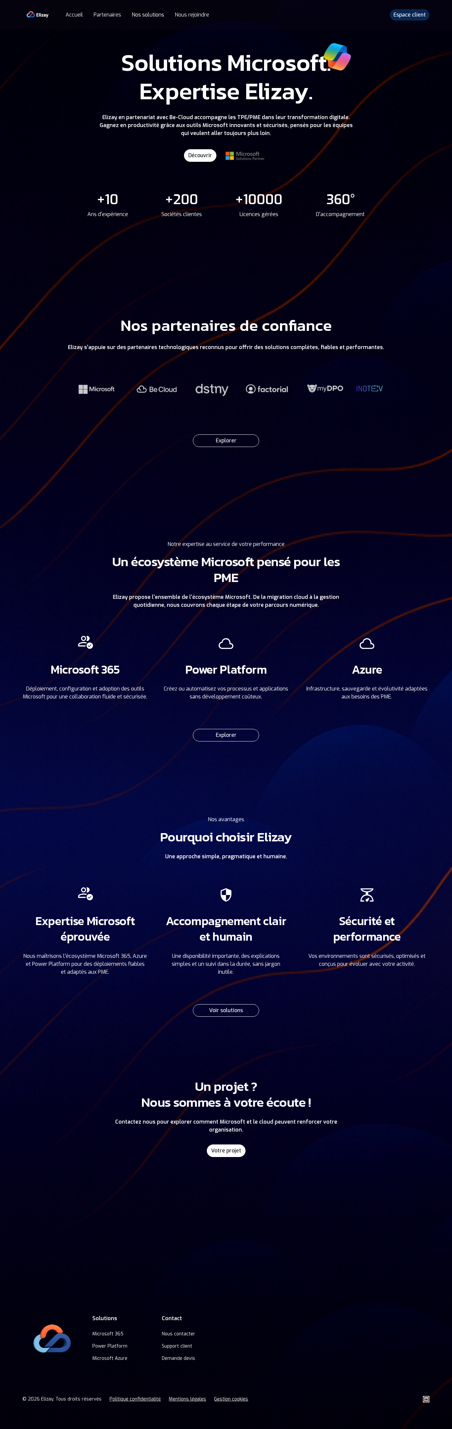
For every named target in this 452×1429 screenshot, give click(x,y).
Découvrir (200, 155)
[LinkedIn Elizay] (426, 1399)
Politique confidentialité (135, 1399)
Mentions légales (187, 1399)
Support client (177, 1346)
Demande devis (178, 1358)
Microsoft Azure (109, 1358)
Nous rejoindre (192, 14)
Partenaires (107, 14)
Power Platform (109, 1346)
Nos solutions (148, 14)
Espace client (409, 14)
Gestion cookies (231, 1399)
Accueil (74, 14)
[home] (37, 15)
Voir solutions (226, 1010)
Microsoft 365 (107, 1334)
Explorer (226, 440)
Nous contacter (178, 1334)
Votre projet (226, 1150)
